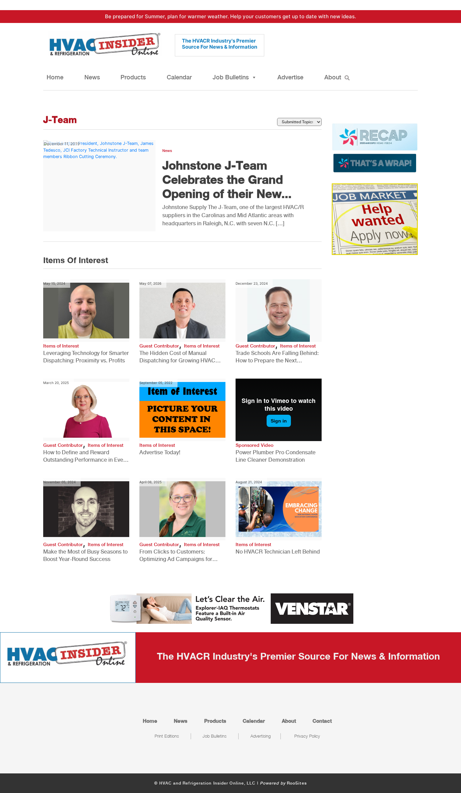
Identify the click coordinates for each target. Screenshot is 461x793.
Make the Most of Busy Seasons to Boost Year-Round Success (85, 555)
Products (133, 77)
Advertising (260, 736)
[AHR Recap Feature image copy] (375, 147)
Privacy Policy (307, 736)
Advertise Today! (159, 452)
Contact (322, 721)
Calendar (179, 77)
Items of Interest (61, 346)
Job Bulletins (231, 77)
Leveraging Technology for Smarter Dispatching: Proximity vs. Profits (86, 357)
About (332, 77)
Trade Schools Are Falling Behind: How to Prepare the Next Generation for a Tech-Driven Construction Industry (277, 357)
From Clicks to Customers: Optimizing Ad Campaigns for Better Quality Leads (175, 555)
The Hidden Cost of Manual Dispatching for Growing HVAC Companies (177, 357)
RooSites (297, 783)
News (92, 77)
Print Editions (167, 736)
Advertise (290, 77)
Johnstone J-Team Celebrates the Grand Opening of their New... (227, 179)
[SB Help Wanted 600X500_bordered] (375, 218)
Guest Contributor (159, 346)
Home (55, 77)
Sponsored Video (254, 445)
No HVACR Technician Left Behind (278, 551)
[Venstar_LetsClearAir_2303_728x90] (230, 608)
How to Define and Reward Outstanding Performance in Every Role (85, 456)
